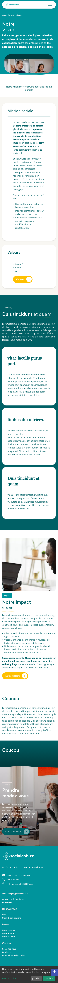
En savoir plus (9, 978)
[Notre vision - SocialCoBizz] (12, 5)
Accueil (5, 15)
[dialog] (29, 974)
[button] (54, 972)
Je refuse (36, 978)
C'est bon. (49, 978)
